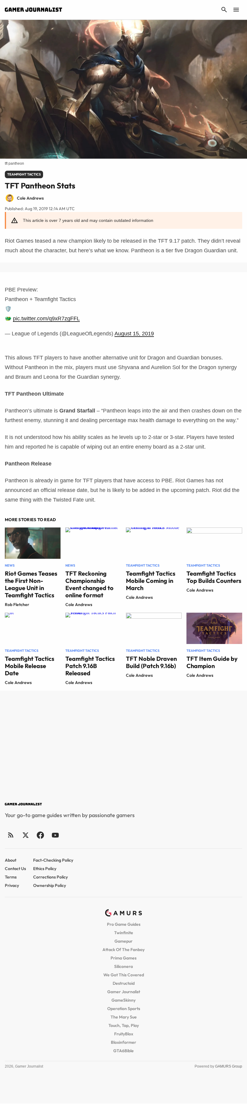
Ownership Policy (49, 885)
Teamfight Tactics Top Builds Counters (213, 577)
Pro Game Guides (123, 924)
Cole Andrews (78, 604)
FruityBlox (123, 1034)
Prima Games (123, 958)
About (10, 860)
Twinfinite (123, 932)
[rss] (11, 835)
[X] (25, 835)
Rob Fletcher (17, 604)
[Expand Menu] (236, 10)
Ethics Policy (44, 868)
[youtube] (55, 835)
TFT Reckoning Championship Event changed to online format (89, 584)
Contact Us (15, 868)
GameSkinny (123, 1000)
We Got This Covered (123, 975)
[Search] (224, 10)
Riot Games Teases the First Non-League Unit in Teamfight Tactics (31, 584)
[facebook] (40, 835)
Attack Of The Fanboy (123, 949)
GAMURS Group (228, 1066)
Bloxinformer (123, 1042)
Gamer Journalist (123, 991)
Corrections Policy (50, 877)
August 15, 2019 (134, 334)
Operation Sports (123, 1008)
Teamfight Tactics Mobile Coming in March (150, 581)
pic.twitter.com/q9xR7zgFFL (46, 319)
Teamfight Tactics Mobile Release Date (29, 666)
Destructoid (124, 983)
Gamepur (123, 941)
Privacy (12, 885)
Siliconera (123, 966)
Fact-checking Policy (53, 860)
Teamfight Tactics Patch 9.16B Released (90, 666)
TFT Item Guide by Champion (212, 662)
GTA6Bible (123, 1050)
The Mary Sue (124, 1017)
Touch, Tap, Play (123, 1025)
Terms (11, 877)
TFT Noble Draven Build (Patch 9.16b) (151, 662)
